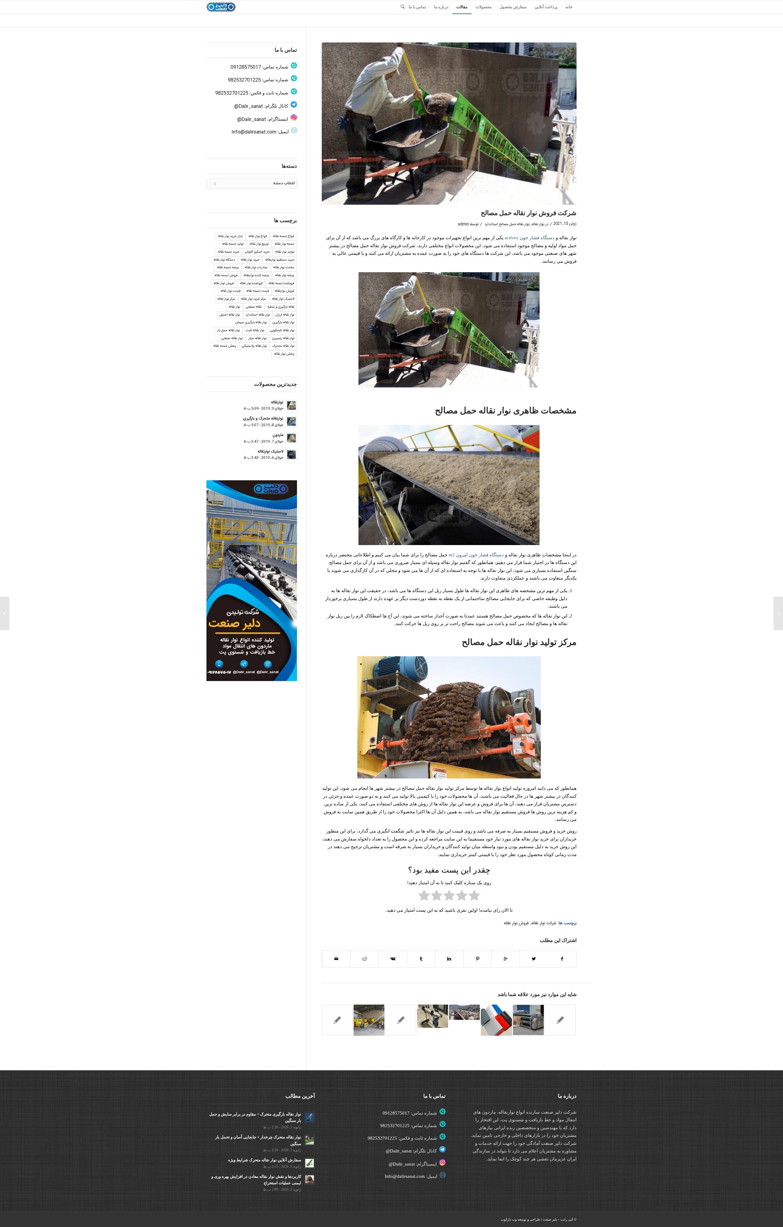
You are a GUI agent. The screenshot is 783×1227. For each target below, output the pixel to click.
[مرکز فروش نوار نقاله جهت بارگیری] (400, 1020)
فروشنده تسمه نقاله (281, 283)
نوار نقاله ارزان (285, 315)
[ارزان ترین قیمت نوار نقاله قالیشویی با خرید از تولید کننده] (528, 1020)
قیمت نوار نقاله (230, 291)
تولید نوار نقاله (284, 252)
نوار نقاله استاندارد (258, 315)
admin (463, 224)
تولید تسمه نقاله (233, 244)
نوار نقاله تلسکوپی (282, 330)
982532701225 (244, 80)
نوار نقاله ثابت (255, 330)
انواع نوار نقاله (257, 236)
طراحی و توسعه (529, 1219)
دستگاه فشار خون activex (530, 237)
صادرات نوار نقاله (256, 267)
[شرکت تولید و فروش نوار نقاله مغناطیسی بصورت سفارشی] (560, 1020)
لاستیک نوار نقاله (283, 299)
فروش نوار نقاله (516, 923)
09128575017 (246, 67)
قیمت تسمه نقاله (257, 291)
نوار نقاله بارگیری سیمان (251, 322)
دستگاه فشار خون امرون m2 (476, 554)
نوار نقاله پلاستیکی (254, 346)
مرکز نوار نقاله (226, 299)
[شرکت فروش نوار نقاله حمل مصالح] (449, 123)
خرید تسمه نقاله (228, 252)
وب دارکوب (509, 1219)
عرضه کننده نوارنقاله (256, 275)
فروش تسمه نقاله (226, 275)
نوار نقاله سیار (257, 338)
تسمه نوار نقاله (284, 244)
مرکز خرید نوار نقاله (253, 299)
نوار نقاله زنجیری (283, 338)
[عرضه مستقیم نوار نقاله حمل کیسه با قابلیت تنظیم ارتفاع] (369, 1020)
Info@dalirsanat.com (254, 132)
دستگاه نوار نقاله (224, 260)
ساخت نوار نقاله (283, 267)
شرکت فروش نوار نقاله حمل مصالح (529, 213)
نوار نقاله (538, 224)
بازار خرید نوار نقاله (230, 236)
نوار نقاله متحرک (283, 346)
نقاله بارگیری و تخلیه (280, 307)
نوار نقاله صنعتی (232, 338)
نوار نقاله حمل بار (228, 330)
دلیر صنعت (550, 1219)
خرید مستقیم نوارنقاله (279, 260)
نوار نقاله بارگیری (283, 322)
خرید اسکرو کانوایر (257, 252)
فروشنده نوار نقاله (251, 283)
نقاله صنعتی (254, 307)
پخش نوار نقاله (284, 354)
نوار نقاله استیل (230, 315)
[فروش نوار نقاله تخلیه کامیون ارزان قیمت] (432, 1016)
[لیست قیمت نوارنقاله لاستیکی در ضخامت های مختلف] (496, 1020)
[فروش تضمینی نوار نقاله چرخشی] (778, 613)
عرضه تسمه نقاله (228, 267)
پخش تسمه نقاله (224, 346)
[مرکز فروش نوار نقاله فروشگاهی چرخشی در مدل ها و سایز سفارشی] (464, 1012)
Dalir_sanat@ (248, 106)
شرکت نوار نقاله (543, 923)
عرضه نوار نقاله (284, 275)
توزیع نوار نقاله (259, 244)
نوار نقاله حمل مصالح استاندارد (507, 224)
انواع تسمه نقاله (283, 236)
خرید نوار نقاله (250, 260)
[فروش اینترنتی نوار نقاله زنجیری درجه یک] (337, 1020)
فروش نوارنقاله (284, 291)
